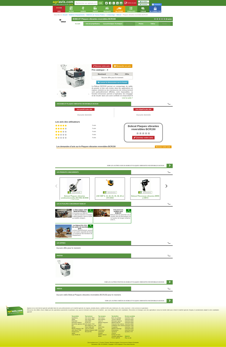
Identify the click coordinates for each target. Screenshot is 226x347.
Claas (99, 325)
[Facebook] (110, 3)
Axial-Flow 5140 (129, 330)
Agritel (73, 319)
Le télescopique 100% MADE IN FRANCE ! (80, 210)
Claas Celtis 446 (89, 327)
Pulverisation (115, 330)
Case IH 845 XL (76, 334)
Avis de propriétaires (93, 24)
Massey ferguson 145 (77, 328)
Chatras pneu (75, 331)
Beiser (100, 336)
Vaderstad (101, 331)
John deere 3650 (89, 319)
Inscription (144, 1)
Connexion (144, 4)
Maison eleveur (102, 334)
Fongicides (114, 327)
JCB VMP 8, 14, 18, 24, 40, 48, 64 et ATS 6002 (110, 197)
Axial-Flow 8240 (129, 324)
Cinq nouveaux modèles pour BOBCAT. (118, 211)
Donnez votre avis (102, 66)
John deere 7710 (89, 324)
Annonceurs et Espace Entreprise (129, 342)
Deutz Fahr (101, 327)
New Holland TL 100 (90, 325)
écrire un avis (131, 3)
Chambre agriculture (117, 336)
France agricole (116, 337)
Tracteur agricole (116, 319)
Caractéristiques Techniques (112, 24)
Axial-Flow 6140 (129, 328)
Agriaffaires (75, 318)
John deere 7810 (89, 318)
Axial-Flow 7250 (129, 318)
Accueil (77, 24)
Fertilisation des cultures (118, 325)
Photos (141, 24)
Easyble (100, 333)
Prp (73, 325)
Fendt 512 (88, 322)
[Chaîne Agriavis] (121, 3)
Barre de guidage (116, 318)
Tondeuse (114, 331)
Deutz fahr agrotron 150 (78, 324)
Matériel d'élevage (116, 328)
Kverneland (101, 330)
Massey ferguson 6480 (91, 330)
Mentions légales (114, 342)
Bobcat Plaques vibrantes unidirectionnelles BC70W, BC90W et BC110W (74, 198)
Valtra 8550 (88, 321)
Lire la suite (127, 98)
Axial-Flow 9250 (129, 321)
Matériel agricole (116, 322)
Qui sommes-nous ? (93, 342)
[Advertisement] (114, 44)
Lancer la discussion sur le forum (113, 82)
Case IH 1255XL (89, 328)
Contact (102, 342)
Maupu (73, 327)
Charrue (114, 333)
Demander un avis (123, 66)
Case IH (100, 321)
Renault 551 (88, 331)
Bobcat (100, 328)
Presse (107, 342)
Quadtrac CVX (129, 331)
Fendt (99, 324)
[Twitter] (106, 3)
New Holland (101, 319)
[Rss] (117, 3)
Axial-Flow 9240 (129, 322)
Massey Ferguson (103, 322)
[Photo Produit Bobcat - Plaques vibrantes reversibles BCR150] (64, 268)
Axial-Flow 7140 (129, 327)
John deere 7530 (76, 330)
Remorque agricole (117, 321)
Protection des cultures (118, 324)
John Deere (101, 318)
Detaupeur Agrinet (77, 322)
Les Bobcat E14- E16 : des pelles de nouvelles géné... (80, 227)
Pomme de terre (116, 334)
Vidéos (153, 24)
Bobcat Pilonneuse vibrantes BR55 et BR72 (145, 197)
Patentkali (74, 321)
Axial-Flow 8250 (129, 319)
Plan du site (128, 338)
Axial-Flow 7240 (129, 325)
